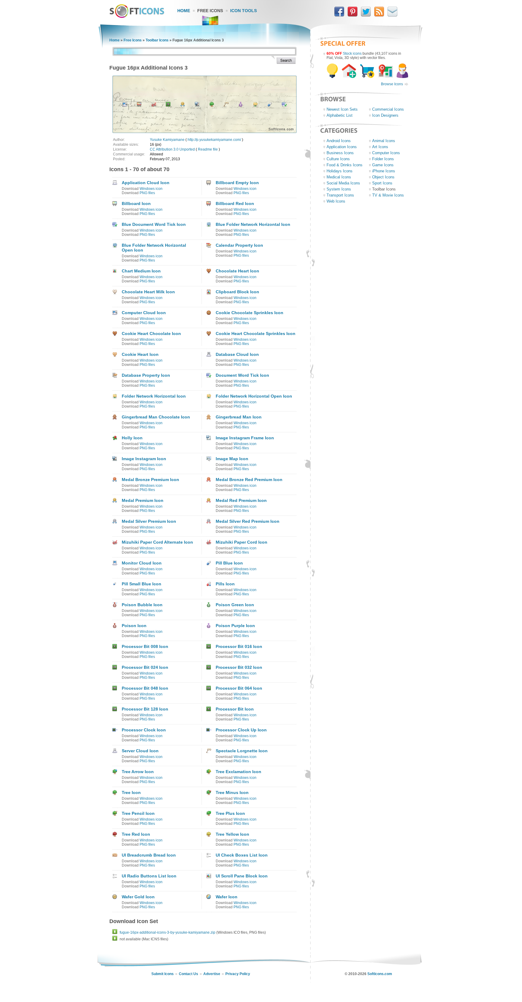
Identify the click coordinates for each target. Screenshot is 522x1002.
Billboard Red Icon (235, 203)
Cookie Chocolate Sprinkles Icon (249, 312)
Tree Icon (131, 792)
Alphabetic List (340, 115)
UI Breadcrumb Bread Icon (149, 855)
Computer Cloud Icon (144, 312)
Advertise (211, 974)
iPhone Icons (383, 171)
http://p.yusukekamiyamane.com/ (214, 140)
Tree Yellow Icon (232, 834)
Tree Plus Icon (230, 813)
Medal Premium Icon (142, 500)
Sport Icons (382, 183)
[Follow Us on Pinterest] (352, 15)
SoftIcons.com (379, 974)
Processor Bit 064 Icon (239, 688)
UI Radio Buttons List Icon (149, 875)
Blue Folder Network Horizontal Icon (253, 224)
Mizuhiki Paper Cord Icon (241, 542)
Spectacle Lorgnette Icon (242, 750)
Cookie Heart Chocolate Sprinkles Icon (255, 333)
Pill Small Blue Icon (141, 583)
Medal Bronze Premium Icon (150, 479)
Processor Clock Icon (144, 729)
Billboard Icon (136, 203)
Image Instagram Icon (144, 458)
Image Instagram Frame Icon (245, 437)
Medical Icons (339, 177)
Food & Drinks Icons (344, 165)
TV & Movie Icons (388, 195)
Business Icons (340, 153)
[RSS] (379, 15)
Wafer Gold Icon (138, 896)
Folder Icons (383, 159)
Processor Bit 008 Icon (145, 646)
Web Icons (336, 201)
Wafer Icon (226, 896)
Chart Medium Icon (141, 270)
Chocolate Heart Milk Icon (148, 291)
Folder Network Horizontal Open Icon (254, 396)
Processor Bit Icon (235, 709)
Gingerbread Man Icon (239, 417)
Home (183, 10)
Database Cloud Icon (237, 354)
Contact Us (188, 974)
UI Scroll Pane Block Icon (242, 875)
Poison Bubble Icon (142, 604)
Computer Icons (386, 153)
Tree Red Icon (136, 834)
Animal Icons (383, 140)
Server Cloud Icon (140, 750)
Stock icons (352, 53)
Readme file (208, 149)
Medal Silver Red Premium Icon (247, 521)
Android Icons (339, 140)
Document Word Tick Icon (242, 375)
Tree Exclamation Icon (238, 771)
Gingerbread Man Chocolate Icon (156, 417)
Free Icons (210, 10)
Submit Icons (162, 974)
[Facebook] (339, 15)
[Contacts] (392, 15)
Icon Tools (243, 10)
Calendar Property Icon (239, 245)
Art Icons (380, 147)
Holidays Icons (340, 171)
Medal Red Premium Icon (241, 500)
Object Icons (383, 177)
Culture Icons (338, 159)
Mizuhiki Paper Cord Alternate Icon (157, 542)
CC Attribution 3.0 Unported (172, 149)
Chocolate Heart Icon (237, 270)
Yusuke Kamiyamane (167, 140)
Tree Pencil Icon (138, 813)
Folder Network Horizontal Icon (154, 396)
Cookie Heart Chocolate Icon (151, 333)
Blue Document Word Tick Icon (154, 224)
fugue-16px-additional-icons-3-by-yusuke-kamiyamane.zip (167, 932)
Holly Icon (132, 437)
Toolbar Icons (157, 40)
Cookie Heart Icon (140, 354)
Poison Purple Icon (235, 625)
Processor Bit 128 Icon (145, 709)
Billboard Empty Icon (237, 182)
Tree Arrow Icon (138, 771)
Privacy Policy (237, 974)
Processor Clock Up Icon (241, 729)
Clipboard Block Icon (237, 291)
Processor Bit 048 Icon (145, 688)
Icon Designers (385, 115)
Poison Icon (134, 625)
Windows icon (151, 189)
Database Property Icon (146, 375)
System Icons (339, 189)
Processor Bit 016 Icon (239, 646)
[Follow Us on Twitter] (366, 15)
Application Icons (342, 147)
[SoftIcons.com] (136, 16)
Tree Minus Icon (232, 792)
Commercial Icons (388, 109)
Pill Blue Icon (229, 563)
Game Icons (383, 165)
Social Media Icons (343, 183)
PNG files (147, 193)
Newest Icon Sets (342, 109)
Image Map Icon (232, 458)
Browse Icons (392, 84)
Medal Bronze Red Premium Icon (249, 479)
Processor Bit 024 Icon (145, 667)
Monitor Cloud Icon (142, 563)
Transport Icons (340, 195)
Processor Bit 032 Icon (239, 667)
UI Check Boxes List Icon (242, 855)
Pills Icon (225, 583)
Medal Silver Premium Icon (149, 521)
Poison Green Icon (235, 604)
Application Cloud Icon (145, 182)
